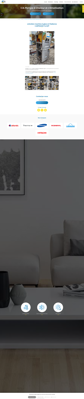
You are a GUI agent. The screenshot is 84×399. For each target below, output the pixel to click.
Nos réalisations (75, 1)
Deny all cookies (40, 397)
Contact (81, 1)
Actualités (22, 19)
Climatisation (50, 1)
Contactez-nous (35, 13)
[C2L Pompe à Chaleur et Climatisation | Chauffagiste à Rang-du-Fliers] (3, 1)
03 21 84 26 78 (48, 13)
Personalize (48, 397)
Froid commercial (67, 1)
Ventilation (61, 1)
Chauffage (56, 1)
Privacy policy (54, 397)
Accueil (45, 1)
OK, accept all (32, 397)
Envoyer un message (42, 102)
